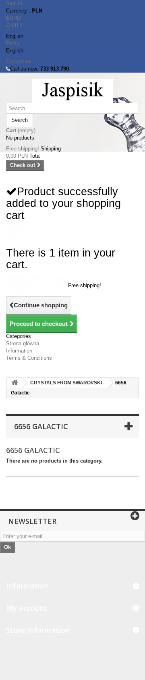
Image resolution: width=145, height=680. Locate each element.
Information (19, 351)
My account (26, 608)
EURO (13, 18)
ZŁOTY (14, 25)
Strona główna (22, 343)
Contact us (18, 61)
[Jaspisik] (72, 91)
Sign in (14, 3)
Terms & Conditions (29, 358)
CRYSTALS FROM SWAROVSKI (66, 383)
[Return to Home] (14, 383)
